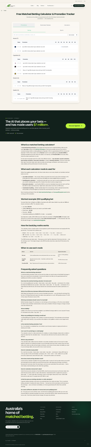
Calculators (42, 416)
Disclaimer (74, 411)
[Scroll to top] (87, 443)
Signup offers (42, 411)
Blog (38, 5)
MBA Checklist (78, 1)
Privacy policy (74, 409)
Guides (32, 5)
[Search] (71, 5)
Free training (58, 409)
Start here (42, 409)
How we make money (76, 414)
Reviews (42, 5)
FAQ (84, 1)
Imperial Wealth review (60, 418)
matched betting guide (39, 220)
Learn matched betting (79, 5)
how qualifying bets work (60, 192)
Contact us (58, 411)
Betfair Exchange (40, 149)
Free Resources (50, 5)
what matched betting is (45, 192)
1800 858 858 (37, 434)
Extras (57, 416)
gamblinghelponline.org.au (48, 434)
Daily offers (42, 414)
